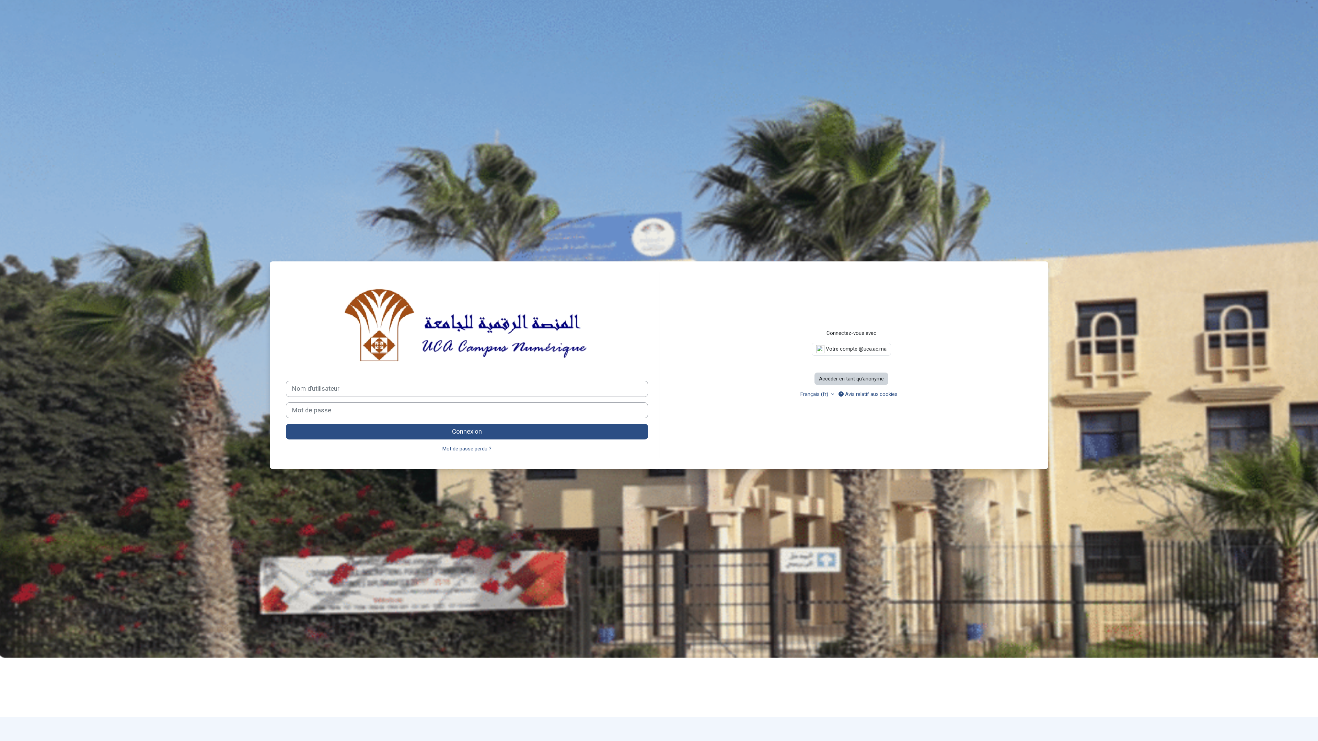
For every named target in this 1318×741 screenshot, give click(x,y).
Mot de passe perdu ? (467, 449)
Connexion (467, 431)
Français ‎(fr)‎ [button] (815, 394)
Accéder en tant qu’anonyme (851, 379)
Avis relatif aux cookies (871, 394)
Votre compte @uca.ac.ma (855, 349)
